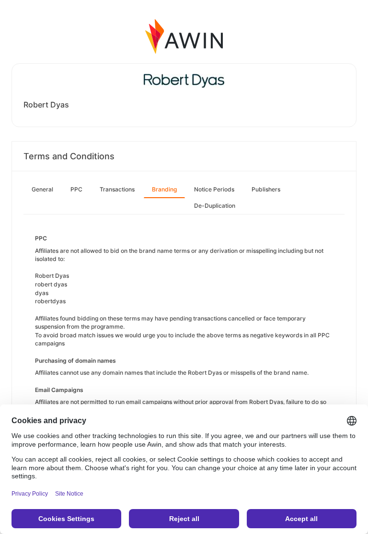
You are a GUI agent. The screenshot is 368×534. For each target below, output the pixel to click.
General (42, 189)
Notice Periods (214, 189)
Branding (164, 189)
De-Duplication (214, 205)
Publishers (266, 189)
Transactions (117, 189)
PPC (76, 189)
